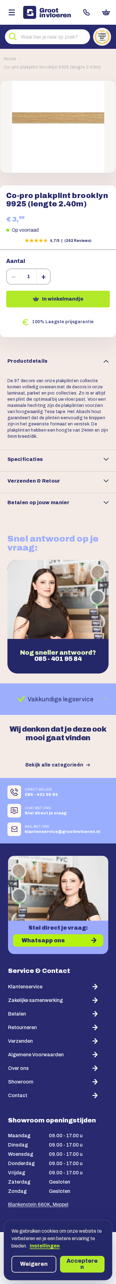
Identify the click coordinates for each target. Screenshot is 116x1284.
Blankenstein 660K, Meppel (38, 1204)
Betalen (17, 1013)
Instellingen (45, 1245)
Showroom (20, 1081)
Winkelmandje (106, 12)
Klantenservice (25, 986)
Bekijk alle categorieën (54, 764)
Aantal (15, 261)
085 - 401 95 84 (58, 659)
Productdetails (27, 361)
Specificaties (25, 459)
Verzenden (20, 1041)
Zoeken (13, 37)
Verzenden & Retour (33, 481)
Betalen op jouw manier (38, 502)
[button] (58, 127)
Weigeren (34, 1264)
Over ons (18, 1068)
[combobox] (47, 36)
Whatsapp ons (43, 940)
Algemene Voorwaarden (36, 1054)
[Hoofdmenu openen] (11, 12)
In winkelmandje (62, 299)
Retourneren (22, 1027)
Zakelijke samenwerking (35, 1000)
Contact (86, 12)
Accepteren (82, 1264)
